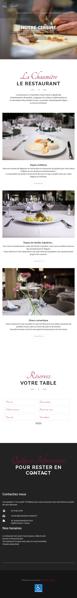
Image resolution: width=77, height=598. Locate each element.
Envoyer (38, 423)
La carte (36, 13)
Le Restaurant (27, 13)
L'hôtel (71, 13)
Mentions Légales (48, 580)
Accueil (18, 13)
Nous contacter (38, 38)
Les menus (44, 13)
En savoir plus (38, 183)
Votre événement (55, 13)
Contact (65, 13)
